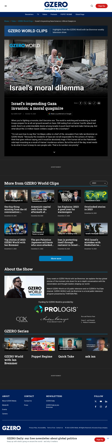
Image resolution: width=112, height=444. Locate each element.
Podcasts (54, 14)
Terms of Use (51, 428)
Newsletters (29, 14)
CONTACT (29, 396)
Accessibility (42, 428)
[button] (102, 6)
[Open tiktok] (106, 406)
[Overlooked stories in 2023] (96, 196)
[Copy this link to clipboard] (94, 103)
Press (26, 405)
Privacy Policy (33, 428)
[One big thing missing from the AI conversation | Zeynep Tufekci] (16, 196)
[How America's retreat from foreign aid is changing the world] (16, 344)
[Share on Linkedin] (90, 103)
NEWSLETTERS (54, 396)
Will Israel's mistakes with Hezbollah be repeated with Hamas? (92, 245)
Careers (5, 414)
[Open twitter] (95, 401)
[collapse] (108, 438)
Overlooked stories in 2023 (94, 208)
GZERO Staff (17, 114)
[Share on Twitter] (85, 103)
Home (6, 21)
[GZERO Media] (56, 6)
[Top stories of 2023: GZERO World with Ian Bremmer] (16, 229)
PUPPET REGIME (66, 14)
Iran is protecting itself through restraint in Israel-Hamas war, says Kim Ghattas (68, 245)
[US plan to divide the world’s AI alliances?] (70, 344)
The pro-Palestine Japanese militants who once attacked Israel (42, 243)
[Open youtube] (100, 401)
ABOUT (6, 396)
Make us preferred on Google (61, 114)
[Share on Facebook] (80, 103)
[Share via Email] (99, 103)
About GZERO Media (9, 401)
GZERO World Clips (25, 21)
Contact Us (28, 401)
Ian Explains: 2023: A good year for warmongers (68, 209)
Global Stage (80, 14)
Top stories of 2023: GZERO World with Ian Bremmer (15, 242)
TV (38, 14)
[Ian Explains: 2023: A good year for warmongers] (69, 196)
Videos (44, 14)
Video (13, 21)
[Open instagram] (100, 406)
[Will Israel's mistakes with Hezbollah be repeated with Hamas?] (96, 229)
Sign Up (100, 440)
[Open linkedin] (106, 401)
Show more (56, 258)
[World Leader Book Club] (43, 344)
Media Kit (5, 405)
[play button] (56, 69)
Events (4, 409)
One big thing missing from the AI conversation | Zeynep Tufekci (15, 210)
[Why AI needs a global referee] (97, 344)
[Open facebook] (95, 406)
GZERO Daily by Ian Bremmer (52, 406)
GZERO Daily (50, 401)
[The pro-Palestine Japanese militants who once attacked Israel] (42, 229)
